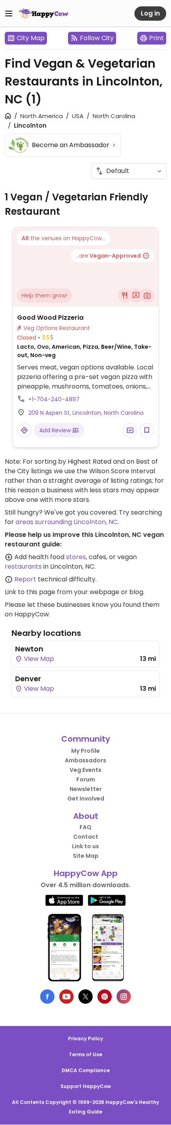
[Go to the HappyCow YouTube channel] (66, 996)
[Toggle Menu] (8, 13)
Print (156, 38)
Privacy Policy (85, 1038)
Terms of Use (85, 1054)
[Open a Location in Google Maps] (24, 430)
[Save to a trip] (130, 430)
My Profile (85, 751)
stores (76, 557)
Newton (29, 649)
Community (85, 738)
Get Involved (85, 798)
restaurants (23, 566)
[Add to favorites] (147, 430)
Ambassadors (85, 760)
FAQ (85, 827)
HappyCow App (86, 873)
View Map (38, 658)
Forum (85, 779)
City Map (31, 38)
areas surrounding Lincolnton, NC (67, 522)
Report (25, 579)
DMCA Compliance (86, 1070)
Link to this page (30, 592)
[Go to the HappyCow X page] (85, 996)
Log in (150, 13)
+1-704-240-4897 (54, 399)
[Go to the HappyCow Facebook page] (47, 996)
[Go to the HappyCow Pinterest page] (104, 996)
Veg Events (85, 770)
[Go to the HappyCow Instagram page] (124, 996)
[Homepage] (43, 13)
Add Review (55, 430)
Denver (28, 679)
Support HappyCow (85, 1086)
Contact (85, 837)
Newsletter (86, 789)
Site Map (86, 856)
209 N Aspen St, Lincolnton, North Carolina (86, 413)
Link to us (85, 846)
